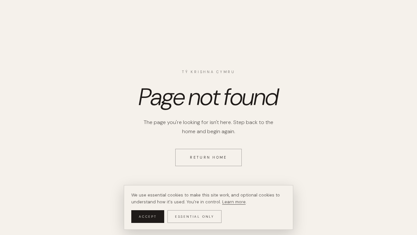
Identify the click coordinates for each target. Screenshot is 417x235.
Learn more (234, 202)
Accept (148, 216)
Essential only (194, 216)
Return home (208, 157)
